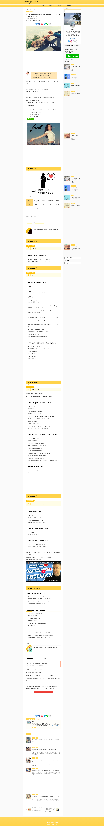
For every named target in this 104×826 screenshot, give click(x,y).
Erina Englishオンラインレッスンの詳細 (42, 691)
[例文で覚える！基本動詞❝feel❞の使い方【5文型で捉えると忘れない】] (45, 24)
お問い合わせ (69, 5)
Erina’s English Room (29, 3)
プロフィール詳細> (55, 725)
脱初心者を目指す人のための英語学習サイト (52, 820)
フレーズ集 (28, 731)
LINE (30, 118)
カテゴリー (43, 5)
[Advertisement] (43, 59)
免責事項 (53, 818)
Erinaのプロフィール (52, 5)
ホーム (35, 5)
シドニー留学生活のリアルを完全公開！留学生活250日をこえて (76, 68)
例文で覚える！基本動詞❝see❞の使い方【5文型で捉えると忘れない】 (75, 77)
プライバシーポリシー (47, 818)
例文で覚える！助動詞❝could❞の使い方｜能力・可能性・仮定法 (75, 137)
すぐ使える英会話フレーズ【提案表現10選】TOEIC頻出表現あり (45, 770)
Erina (27, 69)
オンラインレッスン (60, 5)
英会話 (32, 731)
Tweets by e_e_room (68, 59)
